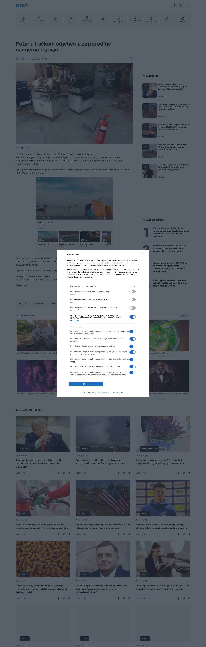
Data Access (102, 392)
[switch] (132, 291)
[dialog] (103, 323)
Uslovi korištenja (116, 392)
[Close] (144, 254)
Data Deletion (88, 392)
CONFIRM (85, 384)
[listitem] (103, 286)
